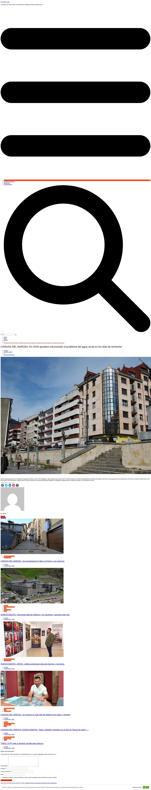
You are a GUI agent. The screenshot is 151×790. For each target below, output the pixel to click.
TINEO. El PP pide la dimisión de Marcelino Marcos (22, 743)
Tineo (5, 611)
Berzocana (7, 183)
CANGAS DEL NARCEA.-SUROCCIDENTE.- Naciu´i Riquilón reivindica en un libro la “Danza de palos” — (44, 730)
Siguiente (3, 518)
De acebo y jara (5, 2)
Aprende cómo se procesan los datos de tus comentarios (41, 783)
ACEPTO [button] (146, 787)
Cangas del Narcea (9, 181)
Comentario (4, 766)
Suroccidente (7, 557)
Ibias (5, 608)
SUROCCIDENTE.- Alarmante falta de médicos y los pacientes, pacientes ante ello (35, 615)
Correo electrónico (6, 771)
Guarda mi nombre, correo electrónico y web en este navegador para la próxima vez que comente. (30, 777)
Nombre (3, 768)
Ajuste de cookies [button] (137, 787)
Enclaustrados (8, 184)
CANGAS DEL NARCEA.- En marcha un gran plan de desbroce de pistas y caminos (35, 715)
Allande (6, 605)
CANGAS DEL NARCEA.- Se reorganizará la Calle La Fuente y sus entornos (32, 561)
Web (2, 774)
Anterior (3, 516)
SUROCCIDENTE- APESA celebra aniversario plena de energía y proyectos (32, 664)
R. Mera (6, 350)
